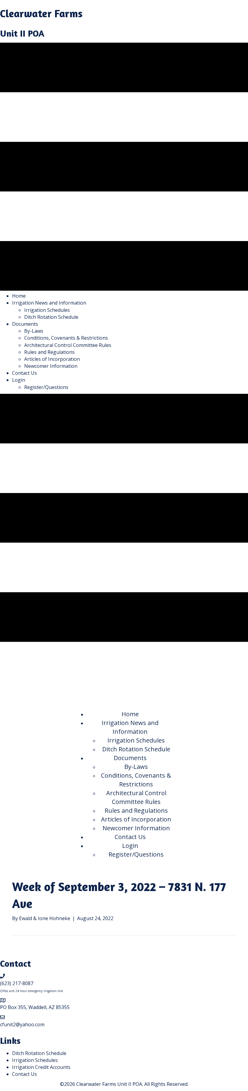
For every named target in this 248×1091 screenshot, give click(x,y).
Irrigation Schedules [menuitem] (35, 1060)
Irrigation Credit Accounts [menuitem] (41, 1067)
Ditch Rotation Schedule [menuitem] (39, 1053)
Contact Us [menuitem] (24, 1074)
